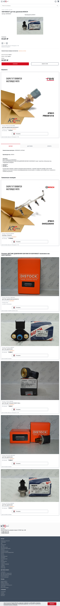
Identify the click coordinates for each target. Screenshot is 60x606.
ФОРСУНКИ (3, 567)
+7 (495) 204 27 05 (55, 1)
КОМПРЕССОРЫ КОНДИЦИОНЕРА (7, 552)
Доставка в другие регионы (6, 574)
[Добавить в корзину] (14, 133)
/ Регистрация (5, 587)
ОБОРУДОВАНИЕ (4, 556)
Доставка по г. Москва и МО (6, 573)
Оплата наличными (4, 577)
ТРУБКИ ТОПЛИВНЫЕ (5, 564)
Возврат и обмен (4, 582)
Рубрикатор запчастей (5, 540)
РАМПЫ (2, 560)
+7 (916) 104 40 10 (5, 533)
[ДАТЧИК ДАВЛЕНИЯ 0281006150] (30, 276)
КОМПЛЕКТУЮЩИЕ (4, 551)
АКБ (1, 543)
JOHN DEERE (3, 542)
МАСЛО (2, 553)
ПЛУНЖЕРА (3, 557)
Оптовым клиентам (5, 583)
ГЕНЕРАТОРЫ (3, 544)
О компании (3, 591)
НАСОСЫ (2, 555)
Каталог (3, 9)
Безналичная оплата (5, 575)
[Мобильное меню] (2, 1)
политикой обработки (23, 603)
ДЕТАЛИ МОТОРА (4, 547)
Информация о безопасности (6, 585)
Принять (52, 603)
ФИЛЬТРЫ (3, 566)
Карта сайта (3, 586)
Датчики (6, 9)
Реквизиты (3, 594)
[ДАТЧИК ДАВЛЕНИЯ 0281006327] (30, 98)
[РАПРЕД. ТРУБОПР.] (30, 206)
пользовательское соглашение (10, 604)
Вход (2, 587)
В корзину (15, 63)
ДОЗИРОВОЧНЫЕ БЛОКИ (5, 548)
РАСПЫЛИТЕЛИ (4, 561)
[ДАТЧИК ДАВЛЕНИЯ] (30, 329)
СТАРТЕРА (3, 562)
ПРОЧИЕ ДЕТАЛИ (4, 558)
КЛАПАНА (3, 549)
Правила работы (4, 581)
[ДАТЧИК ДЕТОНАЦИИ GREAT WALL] (30, 380)
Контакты (3, 595)
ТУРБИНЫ (3, 565)
